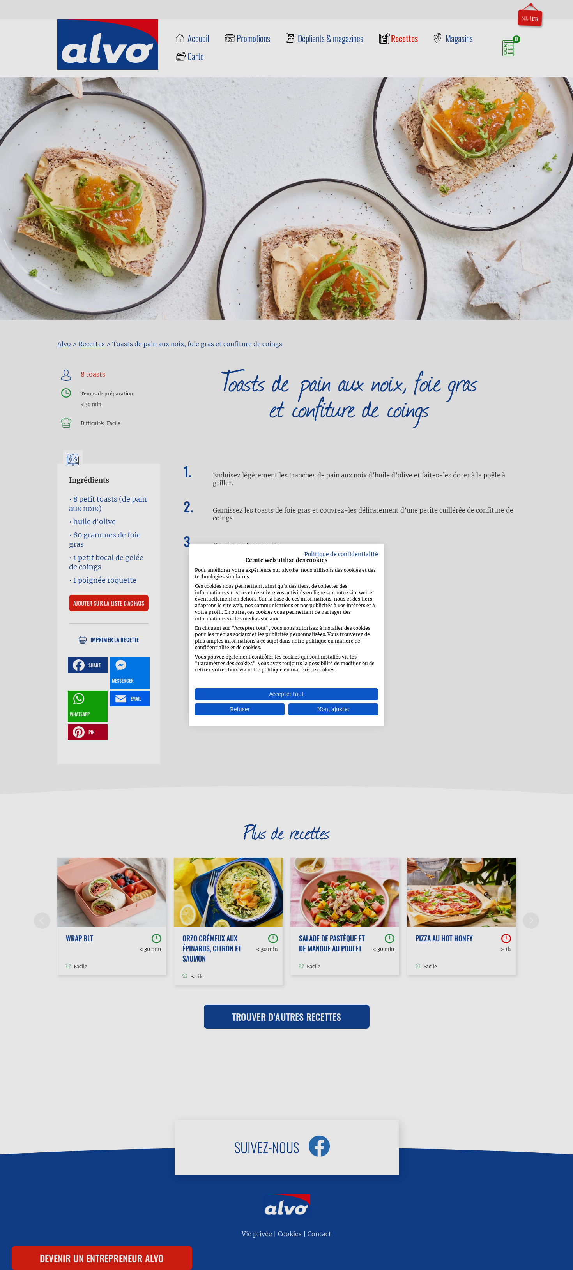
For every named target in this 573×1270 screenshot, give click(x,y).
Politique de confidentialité (341, 553)
